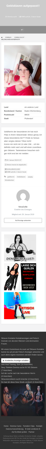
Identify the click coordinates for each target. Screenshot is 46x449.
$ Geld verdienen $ (32, 429)
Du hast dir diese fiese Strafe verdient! (16, 382)
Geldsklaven (21, 177)
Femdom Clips (29, 426)
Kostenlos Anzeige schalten (17, 360)
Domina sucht (12, 17)
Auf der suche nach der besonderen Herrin (18, 373)
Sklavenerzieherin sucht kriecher (14, 379)
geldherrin (10, 177)
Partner (31, 432)
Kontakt (39, 426)
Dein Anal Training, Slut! (10, 364)
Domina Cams (15, 426)
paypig (30, 177)
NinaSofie (23, 207)
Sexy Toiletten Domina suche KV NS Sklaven (19, 367)
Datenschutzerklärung (14, 429)
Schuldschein (9, 180)
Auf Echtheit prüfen (19, 432)
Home (6, 426)
